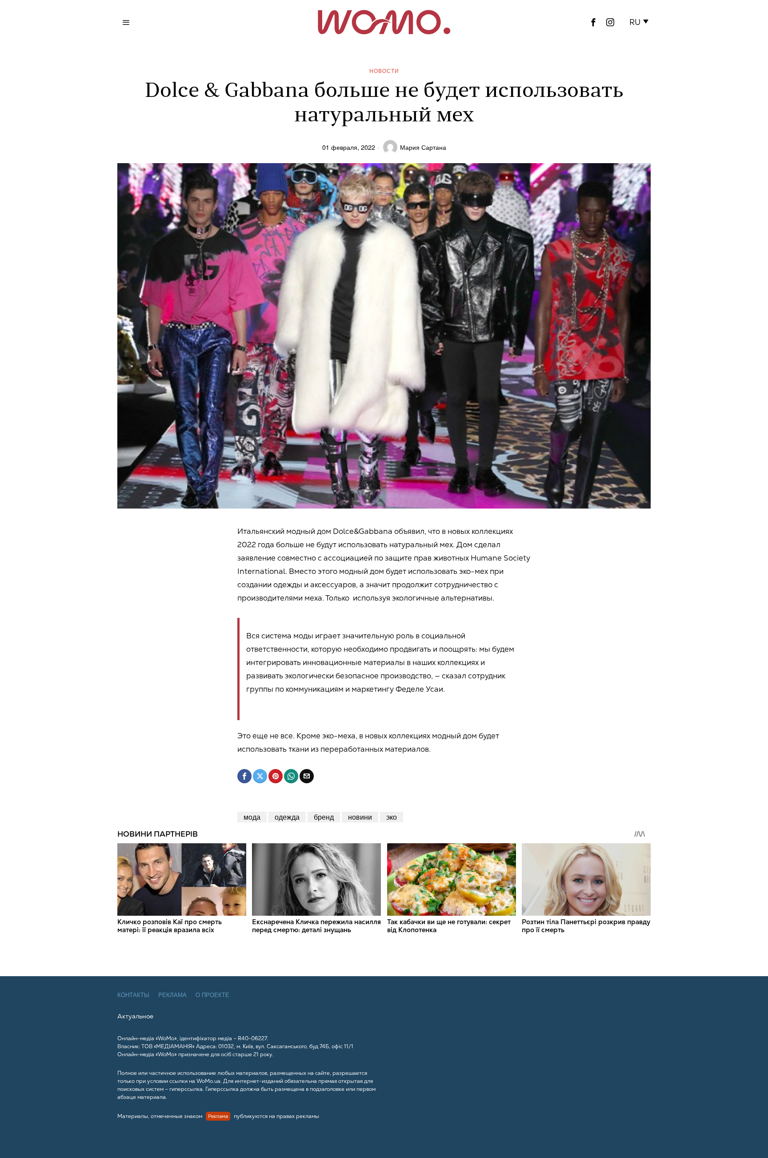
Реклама (172, 995)
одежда (287, 817)
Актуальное (135, 1016)
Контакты (133, 995)
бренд (324, 817)
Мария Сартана (423, 147)
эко (391, 817)
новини (360, 817)
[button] (641, 22)
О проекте (212, 995)
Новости (384, 70)
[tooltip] (593, 22)
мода (252, 817)
